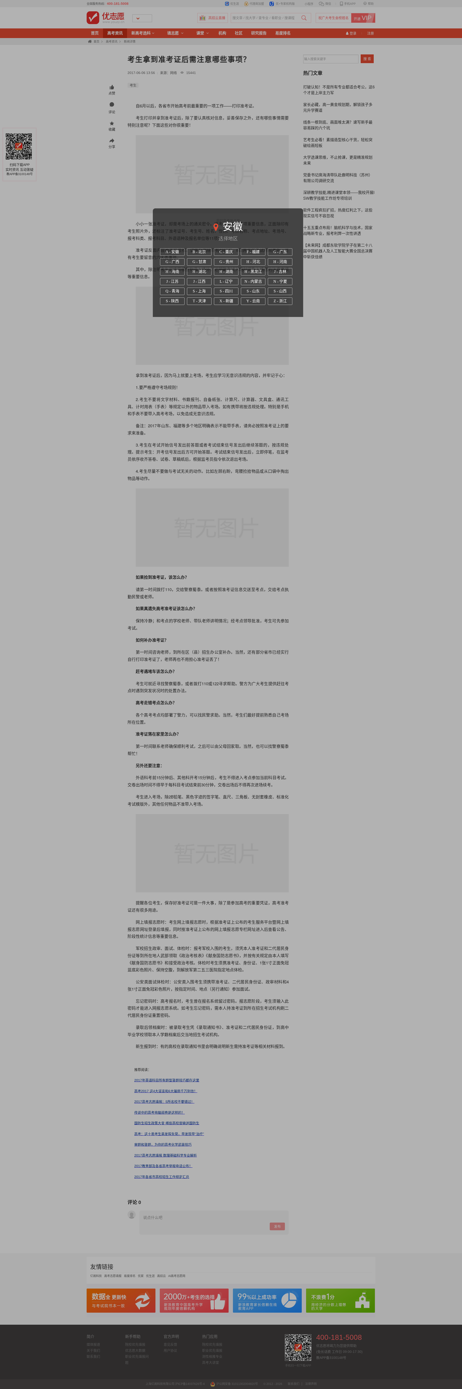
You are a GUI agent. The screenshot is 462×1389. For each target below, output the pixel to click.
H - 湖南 (226, 272)
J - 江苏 (172, 281)
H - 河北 (253, 262)
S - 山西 (280, 291)
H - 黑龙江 (253, 272)
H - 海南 (172, 272)
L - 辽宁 (226, 281)
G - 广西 (172, 262)
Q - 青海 (172, 291)
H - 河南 (280, 262)
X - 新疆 (226, 301)
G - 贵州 (226, 262)
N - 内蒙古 (253, 281)
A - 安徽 (172, 252)
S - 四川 (226, 291)
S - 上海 (199, 291)
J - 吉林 (280, 272)
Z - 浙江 (280, 301)
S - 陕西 (172, 301)
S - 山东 (253, 291)
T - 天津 (199, 301)
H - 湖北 (199, 272)
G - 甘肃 (199, 262)
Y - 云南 (253, 301)
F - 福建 (253, 252)
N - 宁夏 (280, 281)
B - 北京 (199, 252)
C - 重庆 (226, 252)
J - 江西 (199, 281)
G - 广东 (280, 252)
